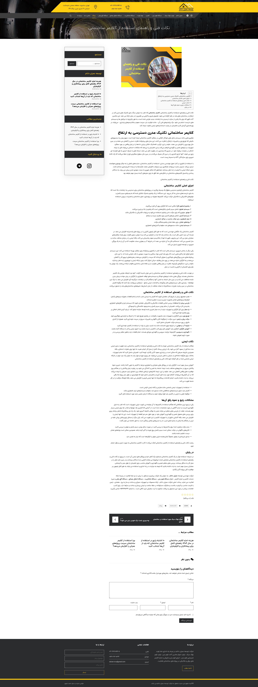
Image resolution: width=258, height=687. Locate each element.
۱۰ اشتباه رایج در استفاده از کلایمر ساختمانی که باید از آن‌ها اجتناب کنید (85, 95)
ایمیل (162, 602)
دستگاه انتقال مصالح (136, 479)
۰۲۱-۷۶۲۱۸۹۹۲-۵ (116, 5)
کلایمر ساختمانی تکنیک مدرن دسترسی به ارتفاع (174, 96)
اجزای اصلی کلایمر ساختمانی (180, 98)
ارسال (84, 672)
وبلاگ (160, 506)
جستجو (72, 64)
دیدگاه (191, 579)
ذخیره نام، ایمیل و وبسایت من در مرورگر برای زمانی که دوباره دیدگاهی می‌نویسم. (163, 615)
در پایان (186, 107)
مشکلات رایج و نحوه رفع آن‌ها (180, 105)
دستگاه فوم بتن (163, 479)
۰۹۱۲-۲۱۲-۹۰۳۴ (116, 9)
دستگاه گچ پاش (121, 479)
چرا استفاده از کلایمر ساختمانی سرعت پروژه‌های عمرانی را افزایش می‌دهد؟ (86, 105)
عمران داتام (173, 476)
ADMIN (186, 506)
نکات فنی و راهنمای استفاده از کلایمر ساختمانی (175, 101)
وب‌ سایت (134, 602)
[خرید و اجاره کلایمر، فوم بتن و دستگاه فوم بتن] (186, 7)
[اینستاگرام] (191, 16)
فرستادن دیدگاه (186, 621)
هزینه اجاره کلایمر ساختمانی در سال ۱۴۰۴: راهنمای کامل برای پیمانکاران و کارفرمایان (86, 84)
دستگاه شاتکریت (151, 479)
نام (192, 602)
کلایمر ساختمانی (154, 113)
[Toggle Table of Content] (189, 93)
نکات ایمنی (185, 103)
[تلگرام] (187, 16)
